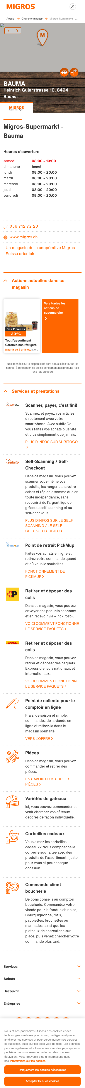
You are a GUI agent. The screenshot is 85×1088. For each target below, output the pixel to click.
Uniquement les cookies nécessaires (42, 1070)
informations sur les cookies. (28, 1061)
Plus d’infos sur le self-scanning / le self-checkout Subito (49, 526)
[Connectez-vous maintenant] (72, 6)
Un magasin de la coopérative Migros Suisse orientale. (40, 250)
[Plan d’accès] (74, 75)
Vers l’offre (37, 738)
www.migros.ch (24, 237)
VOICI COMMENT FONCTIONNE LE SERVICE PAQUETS (52, 626)
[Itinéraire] (64, 75)
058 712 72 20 (24, 226)
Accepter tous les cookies (42, 1081)
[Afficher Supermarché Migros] (16, 107)
